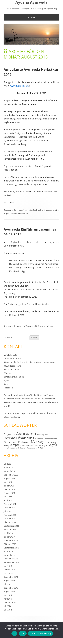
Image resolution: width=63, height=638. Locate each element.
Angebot (9, 434)
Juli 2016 (7, 584)
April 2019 (8, 551)
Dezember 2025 (11, 474)
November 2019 (11, 540)
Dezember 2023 (11, 507)
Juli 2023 (7, 511)
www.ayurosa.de (18, 85)
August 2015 (9, 591)
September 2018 (11, 562)
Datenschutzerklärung (41, 633)
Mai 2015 (8, 595)
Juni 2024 (8, 496)
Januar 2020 (9, 536)
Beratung (11, 413)
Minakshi (23, 213)
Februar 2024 (10, 504)
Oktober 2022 (10, 522)
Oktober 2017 (10, 569)
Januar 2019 (9, 555)
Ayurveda (27, 210)
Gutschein (10, 442)
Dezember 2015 (11, 587)
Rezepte (14, 445)
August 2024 (9, 493)
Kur (15, 210)
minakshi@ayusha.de (14, 376)
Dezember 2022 (11, 518)
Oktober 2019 (10, 544)
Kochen (22, 442)
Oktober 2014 (10, 602)
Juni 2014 (8, 609)
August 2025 (9, 478)
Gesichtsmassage (50, 439)
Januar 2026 (9, 471)
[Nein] (59, 629)
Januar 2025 (9, 485)
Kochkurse (36, 413)
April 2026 (8, 467)
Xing (6, 384)
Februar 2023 (10, 515)
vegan (45, 445)
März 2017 (8, 573)
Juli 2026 (7, 463)
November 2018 (11, 558)
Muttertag (51, 442)
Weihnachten (32, 448)
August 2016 (9, 580)
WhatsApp (8, 373)
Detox (47, 435)
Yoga (40, 447)
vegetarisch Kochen (18, 448)
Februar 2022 (10, 529)
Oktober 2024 (10, 489)
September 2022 (11, 525)
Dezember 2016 (11, 577)
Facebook (8, 387)
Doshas (36, 210)
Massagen (21, 413)
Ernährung (25, 437)
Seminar (17, 326)
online (6, 445)
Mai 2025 (8, 482)
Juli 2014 (7, 606)
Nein (22, 633)
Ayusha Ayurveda (31, 2)
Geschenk (39, 439)
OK (14, 633)
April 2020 (8, 533)
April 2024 (8, 500)
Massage (48, 210)
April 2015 (8, 598)
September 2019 (11, 547)
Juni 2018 (8, 566)
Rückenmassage (26, 445)
